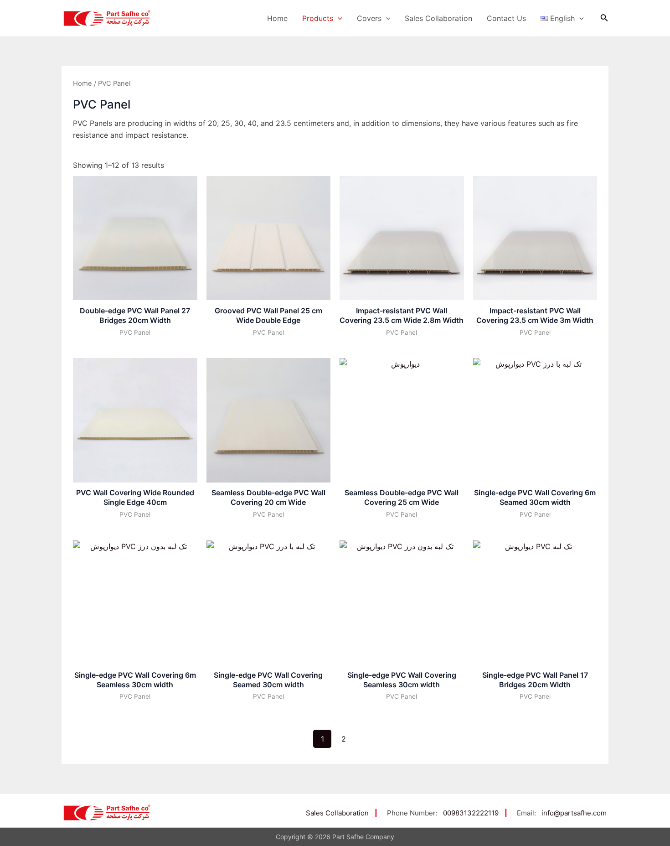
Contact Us (506, 18)
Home (277, 18)
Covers (369, 18)
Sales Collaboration (438, 18)
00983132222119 (471, 813)
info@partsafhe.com (574, 813)
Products (317, 18)
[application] (337, 18)
